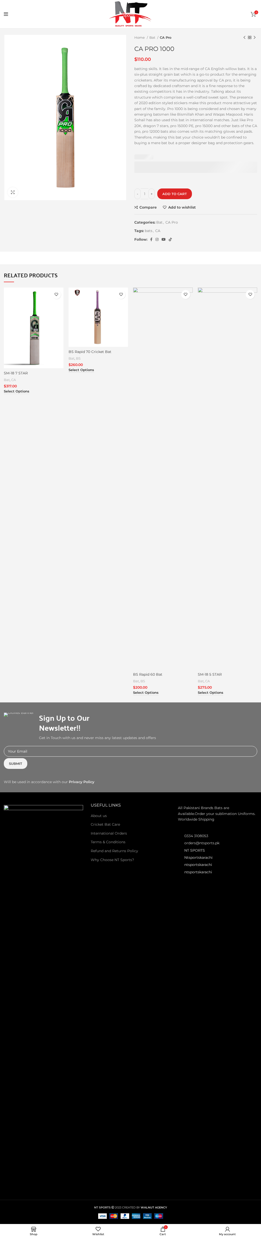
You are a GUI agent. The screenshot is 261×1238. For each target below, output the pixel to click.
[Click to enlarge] (13, 192)
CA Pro (165, 37)
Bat (152, 37)
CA (157, 230)
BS (78, 358)
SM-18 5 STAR (210, 674)
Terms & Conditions (108, 842)
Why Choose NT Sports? (112, 860)
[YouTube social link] (163, 239)
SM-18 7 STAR (16, 373)
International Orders (109, 833)
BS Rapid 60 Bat (147, 674)
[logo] (43, 996)
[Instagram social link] (157, 239)
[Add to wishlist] (56, 294)
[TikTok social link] (170, 239)
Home (140, 37)
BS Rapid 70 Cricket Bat (90, 351)
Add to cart (174, 194)
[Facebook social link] (151, 239)
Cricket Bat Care (105, 824)
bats (148, 230)
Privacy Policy (81, 782)
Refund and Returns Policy (114, 851)
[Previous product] (244, 37)
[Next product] (254, 37)
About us (99, 815)
